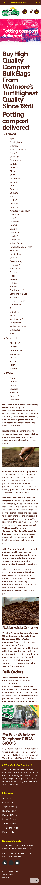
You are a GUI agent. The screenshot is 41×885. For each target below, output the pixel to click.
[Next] (36, 2)
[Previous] (5, 2)
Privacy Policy (9, 819)
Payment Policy (9, 815)
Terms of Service (10, 828)
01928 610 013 (30, 701)
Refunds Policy (9, 811)
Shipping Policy (9, 806)
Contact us (7, 802)
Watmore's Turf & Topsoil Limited (10, 874)
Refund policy (8, 832)
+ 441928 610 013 (16, 856)
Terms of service (10, 823)
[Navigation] (36, 11)
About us (6, 798)
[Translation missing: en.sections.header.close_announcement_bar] (39, 2)
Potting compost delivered (15, 120)
